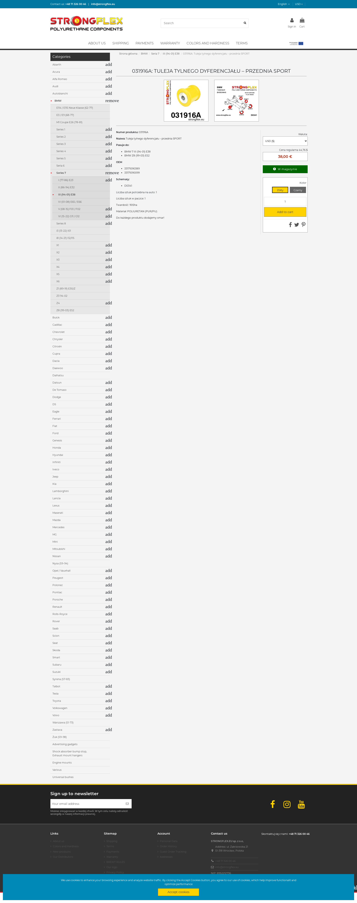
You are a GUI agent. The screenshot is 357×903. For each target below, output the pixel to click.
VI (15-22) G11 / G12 (69, 216)
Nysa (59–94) (60, 563)
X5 (58, 274)
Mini (55, 541)
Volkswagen (59, 708)
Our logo (111, 867)
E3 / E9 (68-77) (65, 115)
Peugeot (57, 577)
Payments (112, 851)
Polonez (57, 585)
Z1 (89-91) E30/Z (65, 288)
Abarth (56, 64)
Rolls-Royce (59, 614)
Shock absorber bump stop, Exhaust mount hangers (69, 753)
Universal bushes (63, 777)
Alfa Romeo (59, 79)
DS (54, 404)
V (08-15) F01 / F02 (69, 209)
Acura (56, 71)
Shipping (111, 841)
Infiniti (56, 462)
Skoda (56, 650)
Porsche (57, 599)
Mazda (56, 520)
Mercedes (58, 527)
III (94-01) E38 (66, 194)
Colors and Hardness (66, 846)
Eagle (55, 411)
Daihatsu (58, 375)
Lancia (56, 498)
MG (54, 534)
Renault (57, 606)
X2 (58, 252)
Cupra (56, 353)
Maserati (57, 512)
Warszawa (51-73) (63, 722)
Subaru (56, 664)
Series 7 (61, 172)
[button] (296, 43)
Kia (54, 483)
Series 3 (61, 143)
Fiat (54, 426)
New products (62, 851)
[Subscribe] (127, 803)
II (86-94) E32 (66, 187)
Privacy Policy (115, 872)
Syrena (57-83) (61, 679)
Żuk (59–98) (59, 737)
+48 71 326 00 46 (225, 860)
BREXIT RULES (115, 862)
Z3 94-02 (61, 295)
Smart (56, 657)
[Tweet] (296, 225)
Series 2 (61, 136)
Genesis (57, 440)
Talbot (56, 686)
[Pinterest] (304, 225)
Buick (56, 317)
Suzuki (56, 671)
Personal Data (168, 841)
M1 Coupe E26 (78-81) (69, 122)
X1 (57, 245)
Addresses (166, 856)
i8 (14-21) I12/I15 (65, 237)
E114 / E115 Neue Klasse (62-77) (74, 107)
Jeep (55, 476)
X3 (58, 259)
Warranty (112, 856)
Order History (168, 846)
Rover (56, 621)
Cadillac (57, 324)
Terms (110, 846)
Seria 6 (60, 165)
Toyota (56, 700)
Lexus (56, 505)
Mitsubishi (58, 548)
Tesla (55, 693)
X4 (58, 266)
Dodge (56, 397)
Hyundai (57, 454)
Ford (55, 433)
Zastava (57, 729)
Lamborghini (60, 491)
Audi (55, 86)
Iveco (55, 469)
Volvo (55, 715)
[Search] (245, 23)
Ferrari (56, 418)
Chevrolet (58, 332)
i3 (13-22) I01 (63, 230)
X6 (58, 281)
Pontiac (57, 592)
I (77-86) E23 (65, 180)
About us (58, 841)
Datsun (57, 382)
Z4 (58, 303)
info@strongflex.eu (227, 867)
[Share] (290, 225)
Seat (55, 642)
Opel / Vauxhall (61, 570)
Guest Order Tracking (173, 851)
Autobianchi (60, 93)
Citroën (57, 346)
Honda (56, 447)
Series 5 (61, 158)
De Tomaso (59, 389)
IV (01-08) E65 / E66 (70, 201)
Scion (55, 635)
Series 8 (61, 223)
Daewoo (57, 368)
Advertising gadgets (64, 744)
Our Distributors (63, 856)
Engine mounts (62, 762)
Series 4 (61, 151)
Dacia (56, 360)
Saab (55, 628)
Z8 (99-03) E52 (65, 310)
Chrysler (57, 339)
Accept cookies (178, 892)
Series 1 (60, 129)
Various (57, 769)
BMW (58, 100)
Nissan (56, 556)
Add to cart (280, 212)
